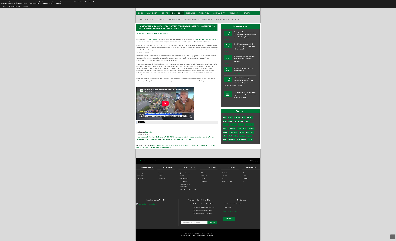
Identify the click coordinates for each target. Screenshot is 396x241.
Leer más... (227, 39)
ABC (224, 117)
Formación (204, 176)
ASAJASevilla (238, 121)
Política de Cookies (195, 235)
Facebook (246, 176)
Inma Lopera (233, 132)
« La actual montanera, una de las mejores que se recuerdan (170, 145)
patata (236, 136)
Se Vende (140, 176)
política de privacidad (55, 3)
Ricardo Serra (148, 137)
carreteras (140, 139)
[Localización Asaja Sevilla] (146, 204)
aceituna (237, 117)
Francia (211, 137)
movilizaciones (178, 137)
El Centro (204, 173)
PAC (230, 136)
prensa (249, 136)
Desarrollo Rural (227, 181)
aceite (230, 117)
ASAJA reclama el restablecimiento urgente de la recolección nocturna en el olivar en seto (245, 94)
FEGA (225, 128)
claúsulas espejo (188, 137)
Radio (160, 176)
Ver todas (225, 173)
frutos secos (241, 128)
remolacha (232, 139)
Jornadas (224, 176)
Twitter (245, 173)
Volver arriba (254, 161)
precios (242, 136)
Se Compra (140, 173)
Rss (244, 181)
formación (232, 128)
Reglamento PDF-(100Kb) (188, 189)
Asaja (230, 121)
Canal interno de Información (185, 185)
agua (243, 117)
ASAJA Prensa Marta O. (153, 33)
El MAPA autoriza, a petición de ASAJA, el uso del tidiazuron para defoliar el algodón (244, 46)
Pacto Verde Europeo (176, 139)
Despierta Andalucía (164, 137)
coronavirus (249, 125)
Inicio (141, 19)
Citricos (241, 125)
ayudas (247, 121)
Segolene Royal (204, 137)
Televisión (160, 19)
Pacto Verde (187, 139)
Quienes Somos (185, 173)
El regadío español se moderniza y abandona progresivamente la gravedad (244, 58)
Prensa (161, 173)
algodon (249, 117)
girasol (225, 132)
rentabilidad (166, 139)
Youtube (245, 178)
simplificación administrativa (153, 139)
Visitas (203, 178)
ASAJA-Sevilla (153, 39)
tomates (196, 137)
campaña (226, 125)
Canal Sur (155, 137)
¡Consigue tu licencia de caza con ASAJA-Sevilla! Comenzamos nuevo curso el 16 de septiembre (245, 34)
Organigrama (184, 178)
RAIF (224, 139)
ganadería (251, 128)
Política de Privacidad (208, 235)
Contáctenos (229, 219)
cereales (233, 125)
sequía (250, 139)
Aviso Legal (183, 181)
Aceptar (25, 6)
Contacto (204, 181)
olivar (225, 136)
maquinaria (249, 132)
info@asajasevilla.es (230, 211)
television (140, 137)
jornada (242, 132)
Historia (182, 176)
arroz (224, 121)
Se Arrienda (141, 178)
